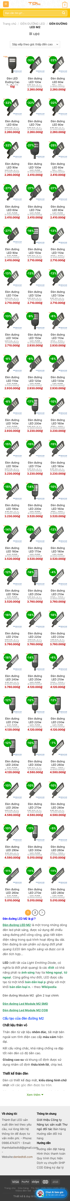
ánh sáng (28, 972)
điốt (51, 967)
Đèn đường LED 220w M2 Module (35, 637)
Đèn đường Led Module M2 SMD (25, 1003)
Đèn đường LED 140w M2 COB (12, 423)
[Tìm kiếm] (63, 13)
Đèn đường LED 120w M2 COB (35, 380)
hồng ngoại (54, 972)
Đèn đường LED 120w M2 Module (34, 295)
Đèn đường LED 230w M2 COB (58, 722)
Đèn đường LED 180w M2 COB (58, 551)
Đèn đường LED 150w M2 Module (34, 252)
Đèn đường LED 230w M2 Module (58, 637)
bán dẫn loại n (20, 987)
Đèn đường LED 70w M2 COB (35, 210)
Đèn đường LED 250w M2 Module (34, 594)
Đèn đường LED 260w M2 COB (12, 893)
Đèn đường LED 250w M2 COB (35, 679)
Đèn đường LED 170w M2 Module (34, 466)
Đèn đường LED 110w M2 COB (12, 380)
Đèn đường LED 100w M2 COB (35, 167)
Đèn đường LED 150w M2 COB (35, 338)
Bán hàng (59, 1129)
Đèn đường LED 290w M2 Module (12, 850)
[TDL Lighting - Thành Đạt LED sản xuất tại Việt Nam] (35, 4)
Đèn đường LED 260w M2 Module (12, 807)
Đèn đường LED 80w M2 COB (58, 210)
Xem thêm (33, 1094)
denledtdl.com (23, 1157)
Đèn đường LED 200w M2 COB (35, 508)
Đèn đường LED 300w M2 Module (34, 765)
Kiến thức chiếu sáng (53, 1188)
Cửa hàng (23, 1188)
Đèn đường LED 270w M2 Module (34, 807)
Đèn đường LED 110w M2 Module (12, 295)
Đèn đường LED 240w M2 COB (12, 765)
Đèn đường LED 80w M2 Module (57, 125)
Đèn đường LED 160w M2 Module (12, 466)
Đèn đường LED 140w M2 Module (12, 338)
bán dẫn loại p (35, 982)
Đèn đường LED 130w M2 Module (57, 295)
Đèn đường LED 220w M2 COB (35, 722)
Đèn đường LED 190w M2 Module (12, 508)
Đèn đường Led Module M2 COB (25, 1010)
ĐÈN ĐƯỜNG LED (32, 23)
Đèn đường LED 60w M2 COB (12, 210)
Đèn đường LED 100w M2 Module (34, 82)
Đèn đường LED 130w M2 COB (58, 380)
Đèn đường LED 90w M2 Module (12, 167)
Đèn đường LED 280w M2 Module (57, 807)
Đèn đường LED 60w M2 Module (12, 125)
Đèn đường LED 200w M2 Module (34, 423)
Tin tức (35, 1188)
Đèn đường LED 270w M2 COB (35, 893)
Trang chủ (9, 23)
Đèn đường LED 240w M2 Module (12, 679)
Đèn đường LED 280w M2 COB (58, 893)
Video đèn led (23, 1190)
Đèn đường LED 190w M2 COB (12, 594)
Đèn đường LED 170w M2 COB (35, 551)
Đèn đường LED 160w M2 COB (12, 551)
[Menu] (6, 4)
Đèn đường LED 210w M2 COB (12, 722)
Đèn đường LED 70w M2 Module (34, 125)
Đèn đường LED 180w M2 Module (57, 466)
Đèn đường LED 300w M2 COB (35, 850)
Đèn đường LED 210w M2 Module (12, 637)
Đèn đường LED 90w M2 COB (12, 252)
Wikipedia (49, 987)
